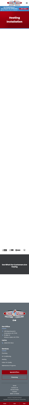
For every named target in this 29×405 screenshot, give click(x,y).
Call (14, 403)
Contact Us (14, 388)
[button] (27, 3)
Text (24, 403)
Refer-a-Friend (14, 394)
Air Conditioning (6, 356)
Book (4, 403)
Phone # (7, 216)
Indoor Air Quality (7, 362)
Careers (14, 391)
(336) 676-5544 (9, 144)
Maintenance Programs (9, 365)
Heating (4, 359)
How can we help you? (11, 224)
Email (6, 208)
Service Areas (14, 390)
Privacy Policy (23, 399)
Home (14, 385)
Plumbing (4, 353)
